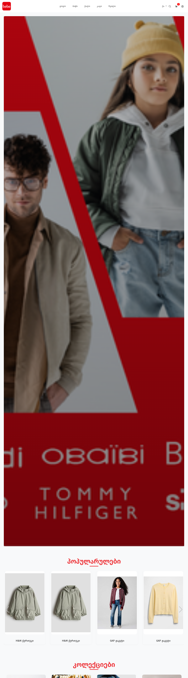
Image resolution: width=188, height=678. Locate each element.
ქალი (87, 6)
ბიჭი (75, 6)
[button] (181, 609)
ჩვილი (112, 6)
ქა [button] (163, 6)
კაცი (99, 6)
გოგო (63, 6)
